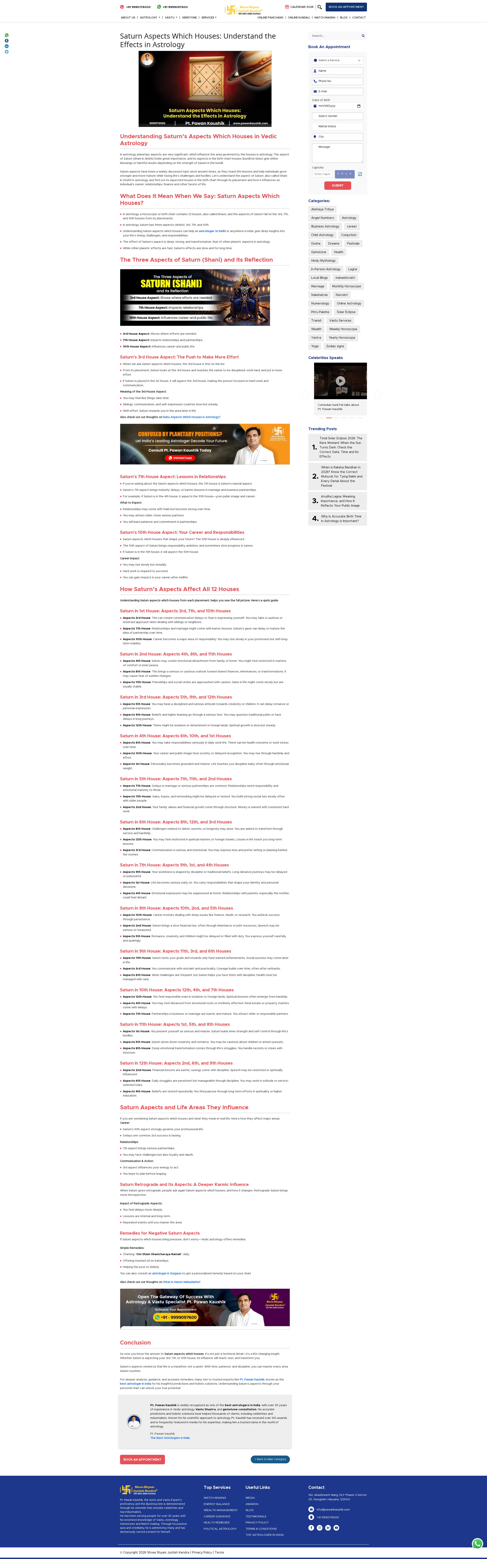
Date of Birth (321, 100)
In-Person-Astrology (326, 269)
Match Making (215, 1497)
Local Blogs (319, 277)
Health (338, 252)
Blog (250, 1510)
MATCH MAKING (325, 17)
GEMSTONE (189, 17)
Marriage (317, 286)
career (352, 226)
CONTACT (359, 17)
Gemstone (318, 252)
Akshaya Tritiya (322, 209)
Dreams (333, 243)
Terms (219, 1552)
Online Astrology (349, 303)
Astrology (349, 217)
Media (250, 1497)
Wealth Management (221, 1510)
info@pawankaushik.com (333, 1509)
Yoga (314, 346)
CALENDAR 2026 (302, 7)
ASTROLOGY (149, 17)
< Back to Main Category (270, 1459)
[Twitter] (7, 51)
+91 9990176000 (138, 7)
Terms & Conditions (261, 1528)
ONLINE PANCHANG (270, 17)
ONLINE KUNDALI (299, 17)
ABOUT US (128, 17)
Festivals (353, 243)
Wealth (316, 329)
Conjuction (348, 235)
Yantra (316, 337)
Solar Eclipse (346, 312)
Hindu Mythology (323, 260)
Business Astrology (325, 226)
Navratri (342, 294)
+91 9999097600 (175, 7)
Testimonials (256, 1516)
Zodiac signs (335, 346)
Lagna (352, 269)
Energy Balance (217, 1504)
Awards (252, 1504)
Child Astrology (322, 235)
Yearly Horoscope (342, 337)
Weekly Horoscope (343, 329)
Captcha (317, 167)
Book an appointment (346, 7)
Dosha (315, 243)
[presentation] (305, 394)
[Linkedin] (7, 46)
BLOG (344, 17)
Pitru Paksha (320, 312)
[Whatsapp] (7, 35)
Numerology (320, 303)
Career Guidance (217, 1516)
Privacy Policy (257, 1522)
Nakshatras (319, 294)
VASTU (170, 17)
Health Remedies (217, 1522)
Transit (316, 320)
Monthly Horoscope (346, 286)
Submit (338, 185)
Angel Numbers (322, 217)
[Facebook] (7, 40)
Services (207, 17)
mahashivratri (345, 277)
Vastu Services (340, 320)
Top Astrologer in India (265, 1535)
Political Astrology (220, 1528)
